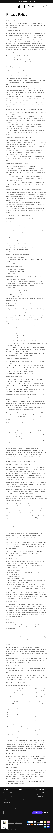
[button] (2, 6)
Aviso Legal (21, 792)
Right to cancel (6, 802)
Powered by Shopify (18, 829)
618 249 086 (41, 800)
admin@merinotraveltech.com (42, 804)
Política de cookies (23, 799)
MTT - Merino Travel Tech (10, 829)
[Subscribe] (26, 812)
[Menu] (7, 821)
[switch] (4, 828)
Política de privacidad (24, 796)
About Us (5, 799)
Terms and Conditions (8, 792)
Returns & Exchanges (8, 796)
